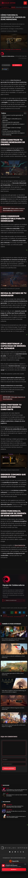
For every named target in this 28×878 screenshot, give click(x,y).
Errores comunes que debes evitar (11, 131)
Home (2, 49)
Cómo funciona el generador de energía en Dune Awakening (14, 133)
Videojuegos (8, 49)
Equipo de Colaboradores (14, 585)
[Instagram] (21, 852)
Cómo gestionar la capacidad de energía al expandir (13, 125)
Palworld (13, 7)
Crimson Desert (19, 7)
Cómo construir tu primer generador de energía (13, 116)
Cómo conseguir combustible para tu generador (12, 119)
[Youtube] (10, 852)
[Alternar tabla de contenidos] (24, 113)
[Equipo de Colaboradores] (2, 53)
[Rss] (23, 852)
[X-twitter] (18, 852)
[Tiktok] (12, 852)
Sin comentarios (23, 58)
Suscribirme (13, 869)
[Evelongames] (8, 3)
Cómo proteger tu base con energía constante (12, 128)
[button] (4, 612)
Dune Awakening (16, 49)
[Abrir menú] (25, 3)
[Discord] (15, 852)
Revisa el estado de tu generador (11, 122)
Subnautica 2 (25, 7)
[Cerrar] (25, 864)
